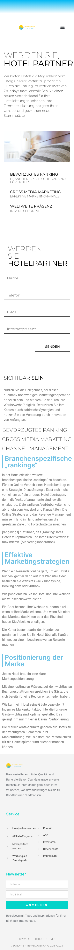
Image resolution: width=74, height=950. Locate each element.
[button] (62, 27)
